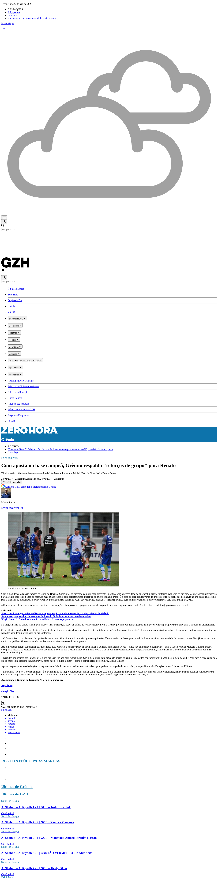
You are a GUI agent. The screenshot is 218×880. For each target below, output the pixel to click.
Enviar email (7, 507)
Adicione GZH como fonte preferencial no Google (30, 486)
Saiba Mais (6, 709)
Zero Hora (13, 294)
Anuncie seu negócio (18, 403)
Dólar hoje (13, 452)
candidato (12, 15)
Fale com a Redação (18, 392)
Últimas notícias (16, 288)
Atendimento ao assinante (21, 380)
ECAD (11, 421)
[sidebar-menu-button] (4, 217)
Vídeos (11, 312)
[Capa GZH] (109, 236)
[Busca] (4, 221)
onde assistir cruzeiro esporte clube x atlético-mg (32, 18)
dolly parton (14, 12)
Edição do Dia (15, 300)
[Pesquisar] (4, 277)
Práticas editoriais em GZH (21, 409)
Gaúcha (11, 306)
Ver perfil (18, 507)
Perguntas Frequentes (18, 415)
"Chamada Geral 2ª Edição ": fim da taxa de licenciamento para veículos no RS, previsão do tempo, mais (60, 449)
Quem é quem (15, 398)
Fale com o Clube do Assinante (23, 386)
